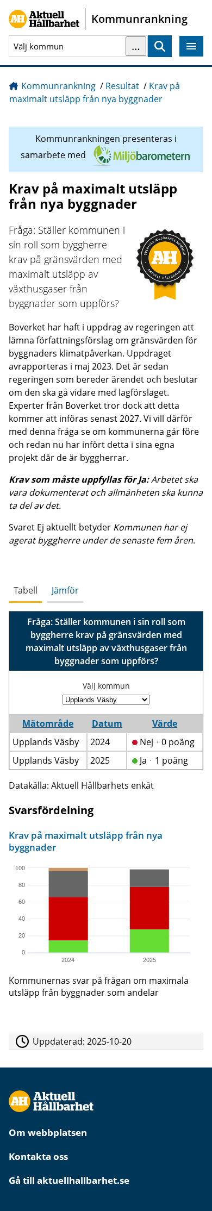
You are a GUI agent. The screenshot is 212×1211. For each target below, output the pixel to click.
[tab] (25, 591)
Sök (160, 46)
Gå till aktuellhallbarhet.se (69, 1180)
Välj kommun (106, 686)
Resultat (122, 86)
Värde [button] (164, 723)
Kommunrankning (58, 86)
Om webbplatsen (48, 1132)
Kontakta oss (38, 1156)
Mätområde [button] (47, 723)
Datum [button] (107, 723)
